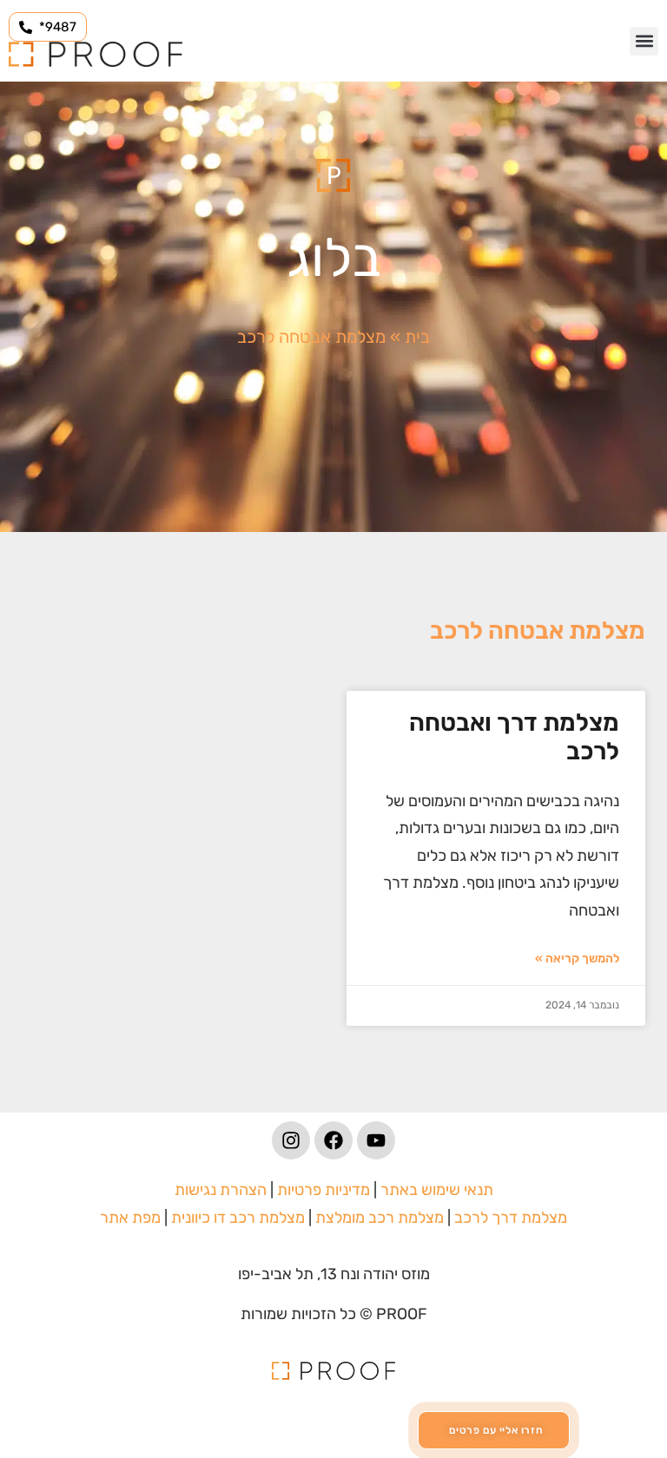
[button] (644, 41)
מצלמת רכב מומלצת (379, 1217)
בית (417, 336)
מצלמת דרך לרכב (510, 1217)
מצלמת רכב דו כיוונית (238, 1217)
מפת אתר (130, 1217)
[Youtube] (376, 1140)
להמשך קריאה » (577, 958)
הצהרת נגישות (221, 1189)
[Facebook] (333, 1140)
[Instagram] (291, 1140)
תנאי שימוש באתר (436, 1189)
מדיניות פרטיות (323, 1189)
